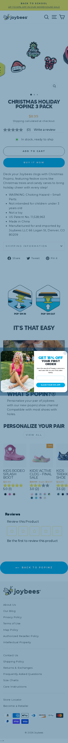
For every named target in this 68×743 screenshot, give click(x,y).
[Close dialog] (65, 353)
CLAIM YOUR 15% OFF (50, 385)
